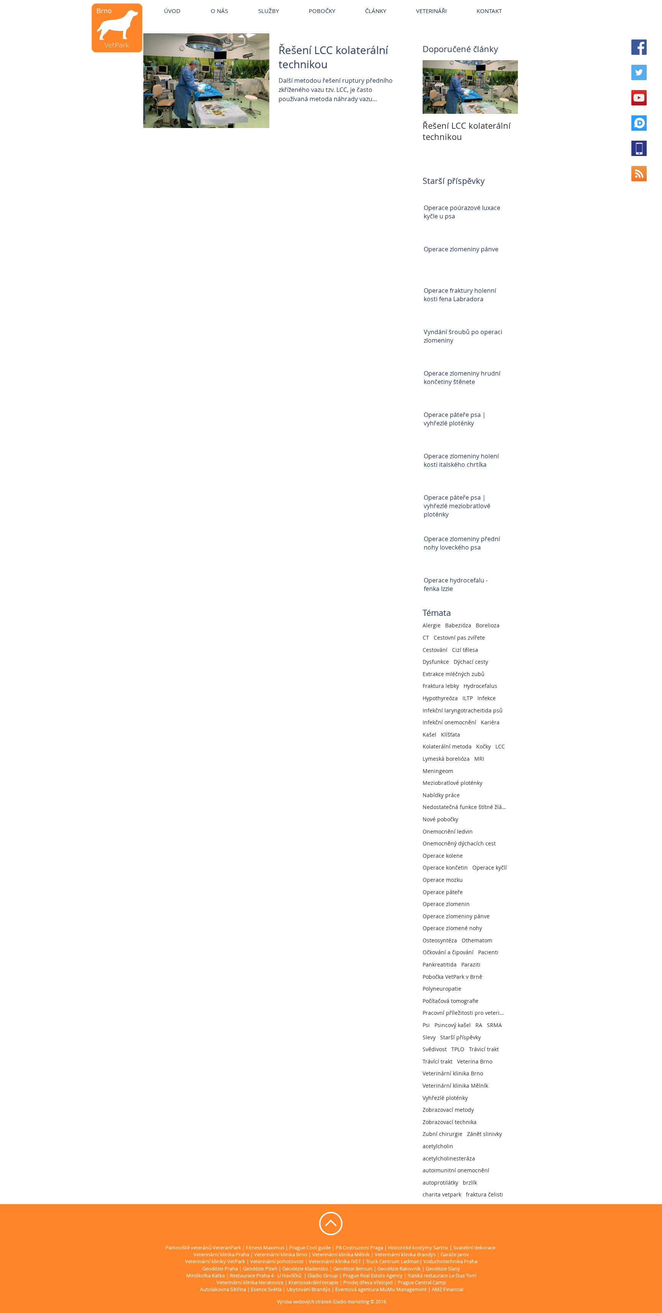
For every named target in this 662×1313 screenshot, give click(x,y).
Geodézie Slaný (443, 1268)
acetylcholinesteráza (449, 1158)
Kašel (429, 734)
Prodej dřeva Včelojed (368, 1282)
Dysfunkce (436, 661)
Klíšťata (450, 734)
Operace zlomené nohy (452, 928)
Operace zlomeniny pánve (456, 916)
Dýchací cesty (471, 661)
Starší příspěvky (460, 1037)
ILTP (467, 698)
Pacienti (488, 952)
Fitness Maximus (265, 1247)
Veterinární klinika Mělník (455, 1085)
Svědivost (435, 1049)
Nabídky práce (441, 795)
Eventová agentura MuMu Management (381, 1289)
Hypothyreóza (440, 698)
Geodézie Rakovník (399, 1268)
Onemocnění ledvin (448, 831)
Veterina (258, 3)
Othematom (477, 940)
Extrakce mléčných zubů (454, 674)
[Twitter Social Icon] (639, 72)
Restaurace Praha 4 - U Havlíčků (266, 1275)
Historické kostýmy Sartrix (418, 1247)
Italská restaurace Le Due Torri (442, 1275)
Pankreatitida (440, 964)
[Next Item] (505, 87)
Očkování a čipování (448, 952)
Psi (426, 1025)
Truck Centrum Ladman (392, 1261)
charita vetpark (442, 1194)
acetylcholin (438, 1146)
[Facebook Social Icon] (639, 47)
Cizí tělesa (465, 649)
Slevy (429, 1037)
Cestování (435, 649)
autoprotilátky (440, 1182)
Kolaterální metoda (447, 746)
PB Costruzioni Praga (359, 1247)
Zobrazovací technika (450, 1122)
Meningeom (438, 771)
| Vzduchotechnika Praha (448, 1261)
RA (478, 1025)
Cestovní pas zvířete (459, 637)
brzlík (470, 1182)
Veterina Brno (474, 1061)
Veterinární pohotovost (277, 1261)
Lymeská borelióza (446, 758)
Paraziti (470, 964)
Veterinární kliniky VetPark (207, 3)
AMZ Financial (447, 1289)
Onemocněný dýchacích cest (459, 843)
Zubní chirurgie (442, 1133)
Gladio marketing (351, 1301)
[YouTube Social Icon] (639, 97)
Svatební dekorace (474, 1247)
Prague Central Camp (422, 1282)
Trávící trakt (437, 1061)
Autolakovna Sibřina (223, 1289)
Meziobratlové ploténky (452, 782)
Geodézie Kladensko (305, 1268)
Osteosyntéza (440, 940)
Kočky (483, 746)
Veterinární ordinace (345, 3)
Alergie (432, 625)
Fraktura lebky (441, 685)
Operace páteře (443, 892)
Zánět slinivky (484, 1133)
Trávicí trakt (484, 1049)
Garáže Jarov (455, 1254)
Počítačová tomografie (450, 1000)
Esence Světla (266, 1289)
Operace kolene (443, 855)
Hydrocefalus (480, 685)
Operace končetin (445, 867)
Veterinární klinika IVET (335, 1261)
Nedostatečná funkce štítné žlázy (465, 807)
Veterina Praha (294, 3)
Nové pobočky (440, 819)
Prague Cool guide (310, 1247)
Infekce (486, 698)
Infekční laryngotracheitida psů (463, 710)
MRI (479, 758)
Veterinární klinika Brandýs (405, 1254)
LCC (500, 746)
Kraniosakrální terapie (313, 1282)
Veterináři (390, 3)
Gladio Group (323, 1275)
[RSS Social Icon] (639, 173)
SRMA (494, 1025)
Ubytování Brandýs (308, 1289)
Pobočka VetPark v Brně (452, 976)
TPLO (457, 1049)
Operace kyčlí (489, 867)
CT (426, 637)
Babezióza (458, 625)
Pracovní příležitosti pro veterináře (465, 1012)
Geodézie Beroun (353, 1268)
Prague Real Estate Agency (373, 1275)
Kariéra (490, 722)
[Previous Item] (434, 87)
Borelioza (488, 625)
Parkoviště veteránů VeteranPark (203, 1247)
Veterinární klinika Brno (453, 1073)
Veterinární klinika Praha (221, 1254)
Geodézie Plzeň (261, 1268)
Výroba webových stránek (304, 1301)
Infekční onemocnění (449, 722)
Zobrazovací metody (448, 1109)
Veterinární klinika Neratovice (249, 1282)
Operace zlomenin (446, 904)
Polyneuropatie (442, 988)
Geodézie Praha (220, 1268)
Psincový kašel (452, 1025)
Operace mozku (443, 879)
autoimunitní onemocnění (456, 1170)
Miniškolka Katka (206, 1275)
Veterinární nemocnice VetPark (448, 3)
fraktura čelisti (484, 1194)
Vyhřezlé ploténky (445, 1097)
